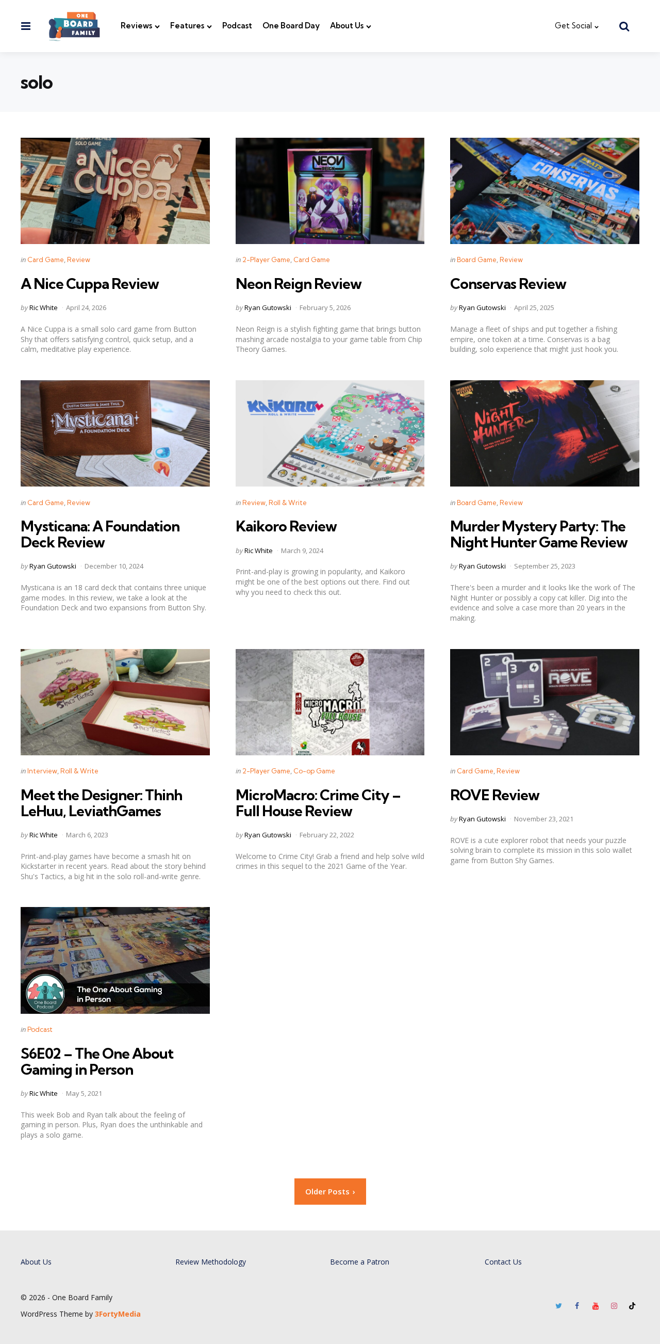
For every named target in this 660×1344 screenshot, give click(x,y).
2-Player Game (266, 259)
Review (78, 259)
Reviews (136, 25)
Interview (42, 771)
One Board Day (291, 25)
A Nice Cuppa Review (90, 283)
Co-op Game (314, 771)
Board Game (477, 259)
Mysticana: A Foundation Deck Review (100, 534)
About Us (347, 25)
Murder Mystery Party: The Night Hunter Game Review (539, 534)
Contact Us (503, 1262)
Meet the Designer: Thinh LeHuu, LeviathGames (101, 803)
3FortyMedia (118, 1314)
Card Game (45, 259)
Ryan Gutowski (267, 307)
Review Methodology (210, 1262)
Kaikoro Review (286, 526)
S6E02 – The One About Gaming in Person (97, 1061)
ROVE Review (494, 795)
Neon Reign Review (298, 283)
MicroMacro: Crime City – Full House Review (318, 803)
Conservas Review (508, 283)
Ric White (43, 307)
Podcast (237, 25)
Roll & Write (288, 502)
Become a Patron (359, 1262)
